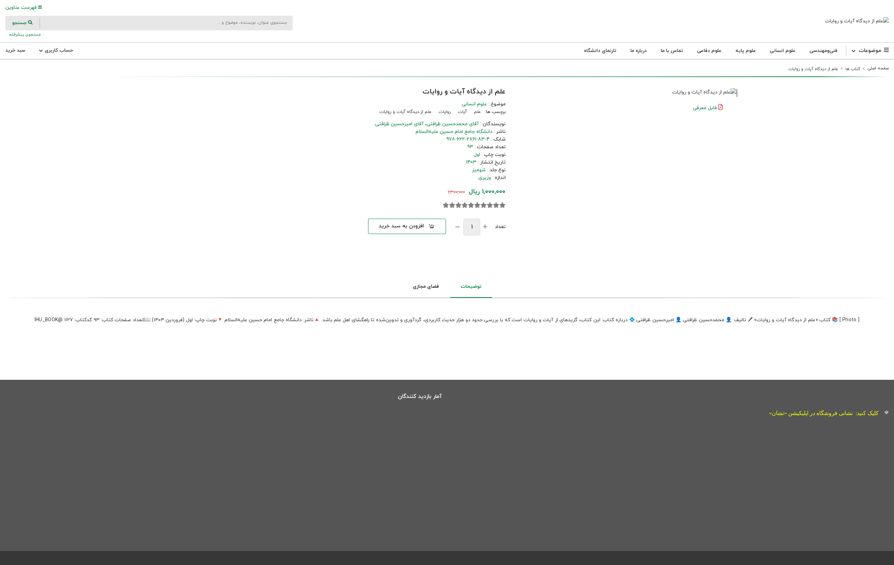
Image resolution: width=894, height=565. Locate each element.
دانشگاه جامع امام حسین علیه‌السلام (454, 131)
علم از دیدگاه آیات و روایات (813, 69)
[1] (502, 205)
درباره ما (638, 50)
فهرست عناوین (21, 7)
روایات (445, 112)
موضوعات (870, 50)
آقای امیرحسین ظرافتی (399, 124)
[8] (458, 205)
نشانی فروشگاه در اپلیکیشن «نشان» (811, 413)
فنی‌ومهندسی (823, 50)
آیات (462, 112)
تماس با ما (672, 50)
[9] (452, 205)
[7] (465, 205)
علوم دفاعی (709, 50)
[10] (446, 205)
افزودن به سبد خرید (401, 226)
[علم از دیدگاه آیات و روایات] (857, 21)
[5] (477, 205)
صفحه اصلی (878, 68)
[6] (471, 205)
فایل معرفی (705, 108)
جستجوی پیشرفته (24, 34)
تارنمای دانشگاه (600, 50)
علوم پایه (745, 50)
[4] (484, 205)
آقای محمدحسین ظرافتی (452, 124)
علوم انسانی (783, 50)
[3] (490, 205)
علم (477, 112)
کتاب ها (852, 69)
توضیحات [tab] (471, 286)
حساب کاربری (58, 50)
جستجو (20, 23)
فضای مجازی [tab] (426, 286)
